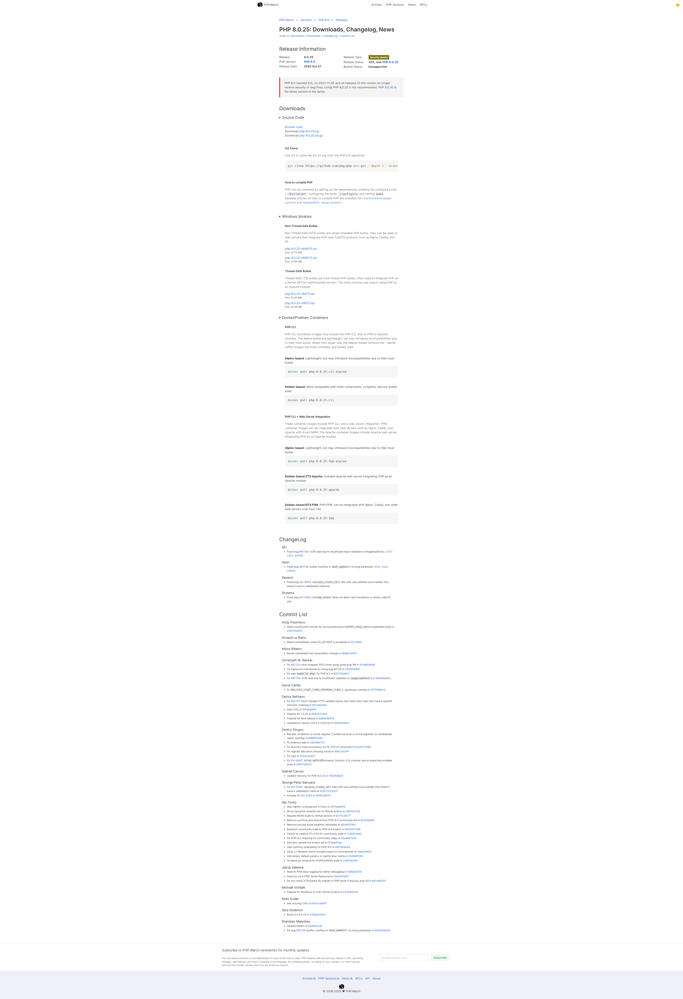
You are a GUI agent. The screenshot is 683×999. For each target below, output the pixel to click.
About (376, 978)
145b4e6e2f (336, 775)
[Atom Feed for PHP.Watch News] (352, 978)
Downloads (314, 35)
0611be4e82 (319, 704)
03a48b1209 (348, 838)
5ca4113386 (363, 746)
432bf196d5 (352, 669)
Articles (376, 4)
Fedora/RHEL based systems (322, 202)
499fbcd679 (323, 795)
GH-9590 (305, 597)
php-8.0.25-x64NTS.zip (301, 248)
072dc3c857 (307, 755)
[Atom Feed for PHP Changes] (338, 978)
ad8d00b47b (326, 718)
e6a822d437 (349, 653)
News (412, 4)
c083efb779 (317, 742)
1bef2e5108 (353, 811)
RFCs (423, 4)
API (367, 978)
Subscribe (440, 957)
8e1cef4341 (379, 880)
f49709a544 (342, 846)
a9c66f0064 (348, 824)
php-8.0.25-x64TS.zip (300, 294)
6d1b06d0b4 (382, 930)
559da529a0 (317, 914)
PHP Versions (395, 4)
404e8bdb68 (367, 664)
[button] (677, 5)
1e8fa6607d (354, 871)
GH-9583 (305, 581)
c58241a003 (294, 630)
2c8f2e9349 (350, 860)
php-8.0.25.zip (309, 131)
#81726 (295, 664)
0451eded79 (337, 806)
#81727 (295, 701)
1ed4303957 (341, 876)
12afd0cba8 (354, 833)
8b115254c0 (330, 790)
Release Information (302, 49)
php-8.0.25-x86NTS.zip (301, 257)
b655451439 (352, 829)
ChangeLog (330, 35)
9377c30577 (343, 815)
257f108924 (377, 689)
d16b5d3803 (341, 722)
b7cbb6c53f (315, 925)
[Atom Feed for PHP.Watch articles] (315, 978)
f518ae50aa (334, 842)
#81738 (303, 566)
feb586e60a (383, 678)
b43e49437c (350, 891)
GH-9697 (296, 760)
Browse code (294, 127)
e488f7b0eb (315, 738)
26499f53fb (355, 856)
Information (297, 35)
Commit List (347, 35)
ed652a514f (341, 751)
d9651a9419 (303, 764)
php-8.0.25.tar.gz (311, 135)
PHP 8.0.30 (390, 62)
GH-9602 (356, 642)
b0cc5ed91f (319, 903)
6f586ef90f (309, 709)
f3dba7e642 (364, 851)
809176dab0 (341, 673)
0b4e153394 (319, 713)
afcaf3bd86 (368, 820)
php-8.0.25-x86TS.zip (300, 303)
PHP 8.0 (309, 61)
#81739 (303, 551)
